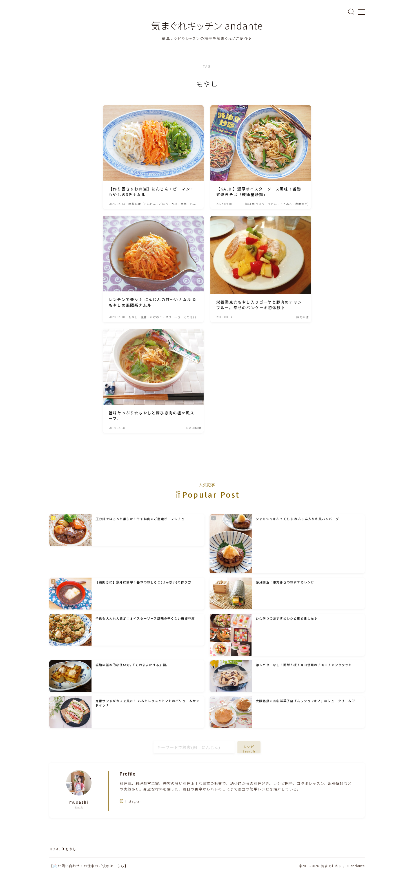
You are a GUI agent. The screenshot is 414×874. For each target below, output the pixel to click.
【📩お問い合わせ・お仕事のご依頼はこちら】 (88, 865)
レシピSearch (249, 748)
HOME (55, 848)
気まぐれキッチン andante (207, 25)
